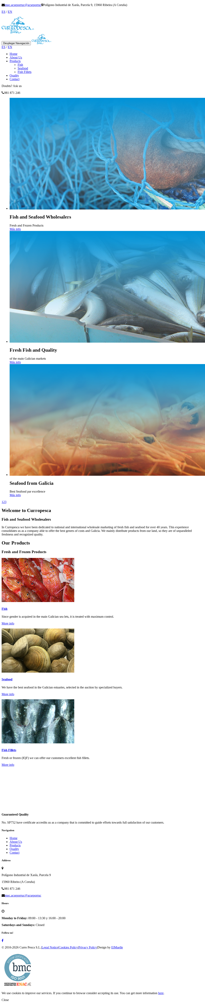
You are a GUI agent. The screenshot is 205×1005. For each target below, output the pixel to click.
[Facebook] (2, 940)
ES (3, 11)
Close (5, 1000)
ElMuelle (117, 947)
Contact (14, 79)
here (161, 993)
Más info (15, 229)
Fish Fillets (24, 72)
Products (15, 61)
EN (10, 11)
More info (8, 623)
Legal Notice (50, 947)
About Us (16, 57)
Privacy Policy (87, 947)
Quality (14, 75)
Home (13, 54)
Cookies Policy (68, 947)
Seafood (23, 68)
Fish (20, 64)
